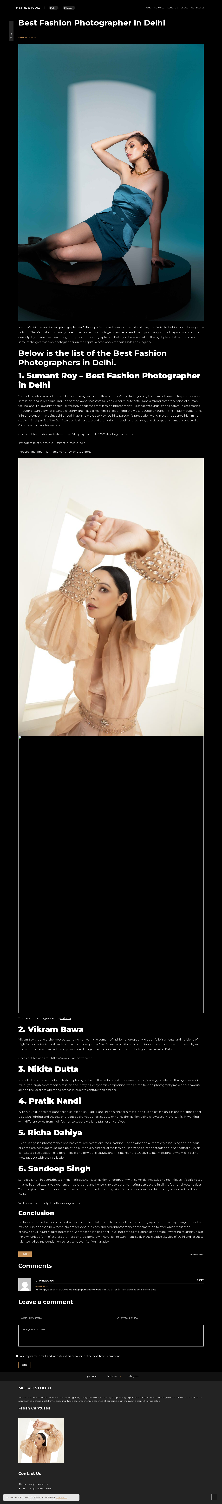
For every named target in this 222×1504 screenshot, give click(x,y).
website (65, 1018)
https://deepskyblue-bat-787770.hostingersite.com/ (98, 434)
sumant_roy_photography (73, 451)
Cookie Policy (62, 1497)
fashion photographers (143, 1222)
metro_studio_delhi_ (74, 442)
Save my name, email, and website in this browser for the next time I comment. (69, 1356)
